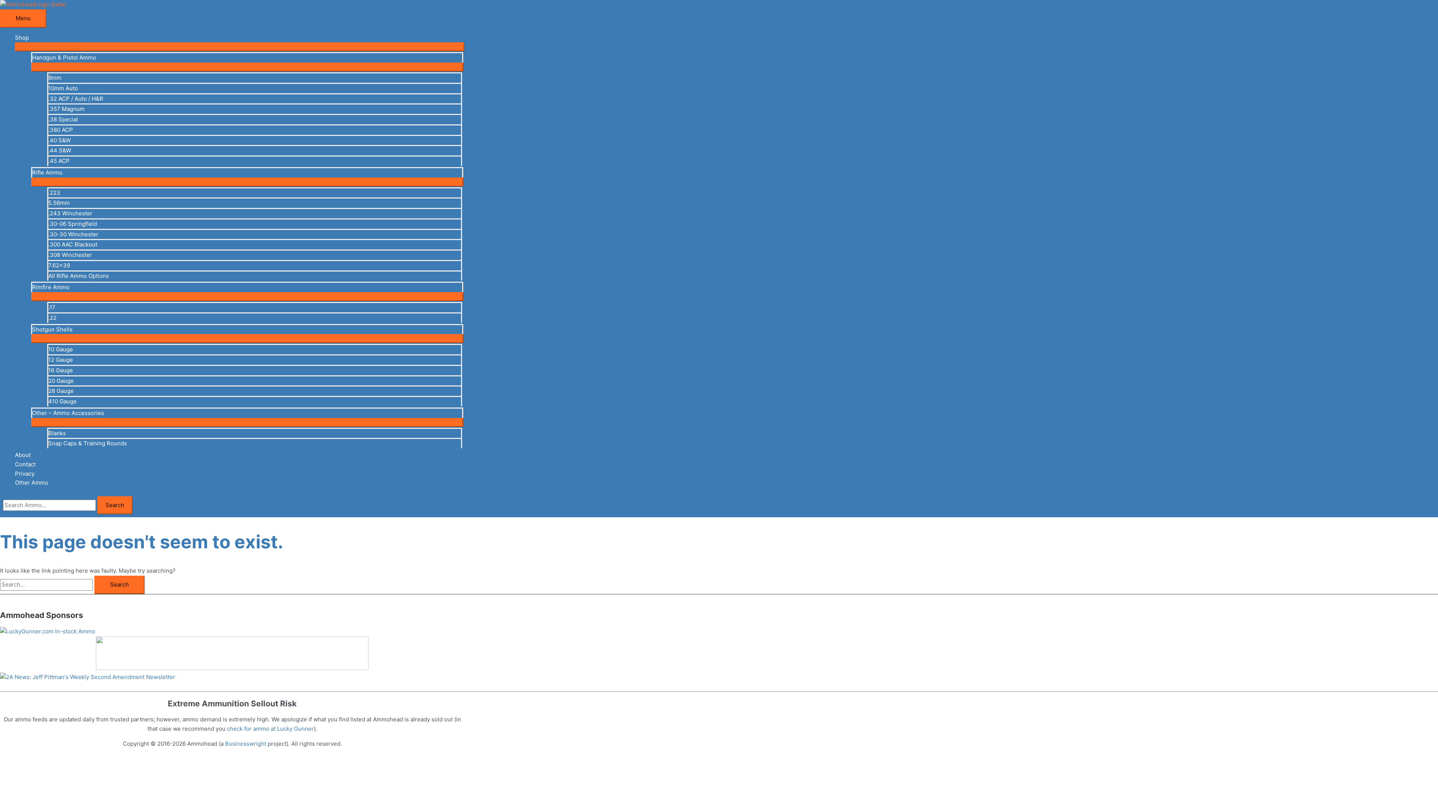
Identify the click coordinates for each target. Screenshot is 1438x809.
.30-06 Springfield (72, 223)
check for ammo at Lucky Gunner (270, 728)
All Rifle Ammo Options (78, 275)
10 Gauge (60, 349)
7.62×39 (59, 265)
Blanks (57, 433)
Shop (22, 37)
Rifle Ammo (47, 172)
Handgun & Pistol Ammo (64, 57)
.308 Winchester (70, 254)
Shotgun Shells (52, 329)
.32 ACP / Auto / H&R (75, 98)
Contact (25, 464)
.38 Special (63, 119)
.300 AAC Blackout (72, 244)
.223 (54, 192)
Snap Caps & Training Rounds (87, 443)
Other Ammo (31, 482)
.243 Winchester (70, 213)
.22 (52, 317)
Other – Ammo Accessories (68, 412)
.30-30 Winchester (73, 234)
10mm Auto (63, 88)
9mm (54, 77)
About (23, 454)
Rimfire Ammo (51, 287)
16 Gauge (60, 370)
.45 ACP (59, 160)
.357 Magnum (66, 108)
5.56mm (59, 202)
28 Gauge (61, 390)
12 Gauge (60, 359)
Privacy (24, 473)
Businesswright (245, 743)
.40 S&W (59, 140)
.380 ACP (60, 129)
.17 (51, 307)
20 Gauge (61, 380)
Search (115, 505)
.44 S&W (59, 150)
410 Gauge (62, 401)
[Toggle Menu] (239, 46)
